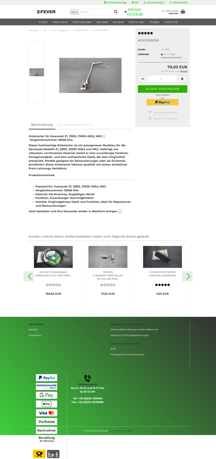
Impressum (35, 335)
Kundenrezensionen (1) (75, 125)
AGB (113, 348)
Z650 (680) (102, 22)
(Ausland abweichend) (171, 57)
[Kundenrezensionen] (145, 34)
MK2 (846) (118, 22)
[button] (135, 2)
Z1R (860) (154, 22)
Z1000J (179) (171, 22)
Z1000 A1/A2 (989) (82, 22)
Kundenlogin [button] (155, 2)
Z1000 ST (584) (136, 22)
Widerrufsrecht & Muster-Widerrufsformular (134, 329)
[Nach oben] (207, 454)
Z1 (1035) (43, 22)
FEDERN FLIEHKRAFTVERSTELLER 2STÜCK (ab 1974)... (108, 275)
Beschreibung (42, 125)
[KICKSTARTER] (90, 72)
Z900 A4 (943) (60, 22)
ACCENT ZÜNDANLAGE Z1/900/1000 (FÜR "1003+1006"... (53, 274)
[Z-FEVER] (47, 12)
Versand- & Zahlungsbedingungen (130, 335)
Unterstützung (116, 2)
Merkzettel (179, 2)
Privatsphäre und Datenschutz (127, 354)
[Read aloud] (120, 211)
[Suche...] (116, 12)
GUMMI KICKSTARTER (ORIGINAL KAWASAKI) (162, 274)
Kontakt (33, 329)
